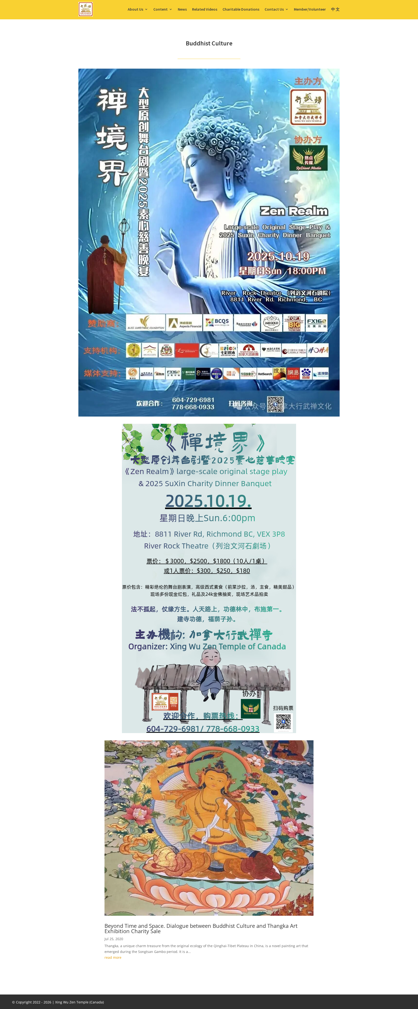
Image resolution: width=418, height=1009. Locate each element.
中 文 (335, 9)
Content (160, 9)
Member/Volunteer (310, 9)
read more (112, 957)
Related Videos (204, 9)
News (182, 9)
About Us (135, 9)
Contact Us (274, 9)
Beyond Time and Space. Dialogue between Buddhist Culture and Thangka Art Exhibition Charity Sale (201, 928)
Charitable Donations (241, 9)
